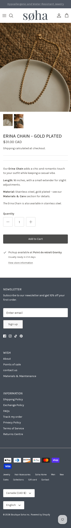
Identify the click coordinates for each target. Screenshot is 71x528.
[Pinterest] (21, 336)
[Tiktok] (15, 336)
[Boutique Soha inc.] (35, 15)
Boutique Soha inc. (20, 514)
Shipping (9, 148)
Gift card (32, 479)
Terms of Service (13, 428)
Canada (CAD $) (16, 493)
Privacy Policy (12, 422)
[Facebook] (4, 336)
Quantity (8, 213)
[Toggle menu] (4, 15)
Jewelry (6, 474)
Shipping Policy (13, 399)
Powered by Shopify (40, 514)
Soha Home (41, 474)
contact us (10, 370)
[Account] (58, 15)
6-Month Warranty (35, 5)
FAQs (6, 411)
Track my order (12, 416)
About (7, 358)
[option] (35, 67)
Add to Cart (35, 239)
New (62, 474)
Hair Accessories (23, 474)
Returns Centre (13, 434)
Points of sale (12, 364)
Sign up (13, 324)
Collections (18, 479)
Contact (45, 479)
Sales (6, 479)
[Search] (13, 15)
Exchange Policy (13, 405)
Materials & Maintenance (19, 376)
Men (53, 474)
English (11, 505)
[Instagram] (10, 336)
